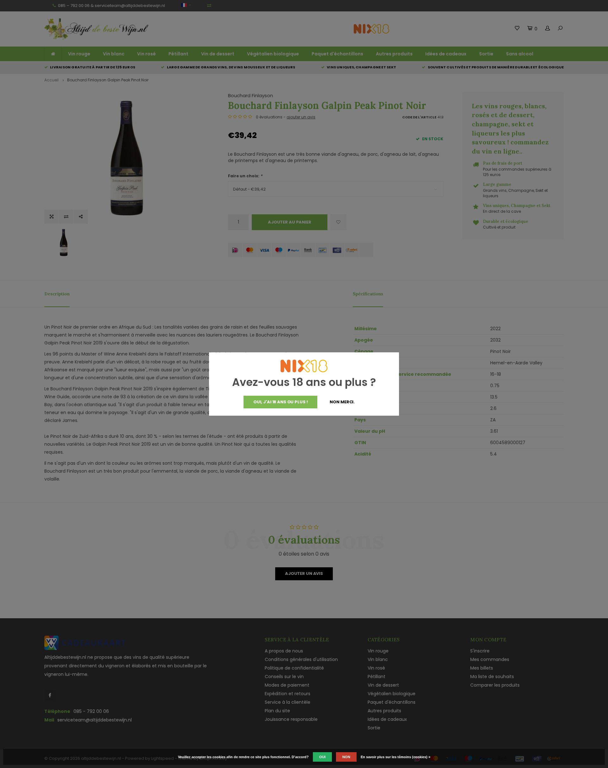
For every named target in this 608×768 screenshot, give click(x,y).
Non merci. (342, 402)
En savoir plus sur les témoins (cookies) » (395, 757)
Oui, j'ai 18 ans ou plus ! (280, 402)
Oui (322, 757)
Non (346, 757)
